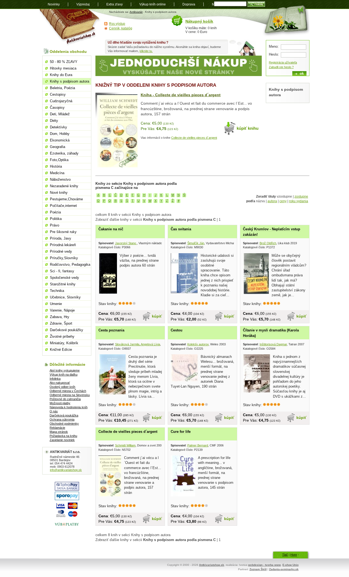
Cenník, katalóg (120, 28)
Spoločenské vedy (64, 278)
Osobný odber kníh (62, 386)
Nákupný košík (199, 21)
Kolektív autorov (198, 344)
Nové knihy (59, 193)
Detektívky (58, 127)
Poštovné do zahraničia (65, 399)
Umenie (56, 304)
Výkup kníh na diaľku (63, 374)
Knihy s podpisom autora (69, 81)
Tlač (285, 554)
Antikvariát (136, 11)
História (56, 166)
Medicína (57, 173)
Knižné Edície (61, 350)
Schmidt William (125, 445)
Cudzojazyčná (61, 101)
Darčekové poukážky (66, 330)
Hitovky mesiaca (63, 68)
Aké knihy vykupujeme (65, 370)
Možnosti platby (60, 403)
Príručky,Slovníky (64, 258)
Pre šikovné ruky (63, 232)
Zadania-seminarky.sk (284, 569)
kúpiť (157, 316)
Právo (54, 225)
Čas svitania (181, 229)
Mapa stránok (59, 431)
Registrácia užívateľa (283, 62)
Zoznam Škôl (258, 569)
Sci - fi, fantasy (62, 271)
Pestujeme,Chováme (66, 199)
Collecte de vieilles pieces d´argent (194, 137)
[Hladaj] (256, 4)
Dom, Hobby (60, 134)
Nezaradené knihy (64, 186)
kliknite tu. (146, 51)
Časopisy (57, 107)
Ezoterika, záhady (64, 153)
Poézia (55, 212)
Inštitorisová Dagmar (273, 344)
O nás (54, 411)
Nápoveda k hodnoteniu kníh (69, 407)
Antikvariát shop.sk (70, 27)
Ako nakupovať (60, 382)
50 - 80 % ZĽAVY (63, 62)
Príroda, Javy (60, 238)
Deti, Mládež (60, 114)
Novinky (54, 4)
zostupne (301, 196)
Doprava (188, 4)
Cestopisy (58, 94)
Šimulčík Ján (195, 243)
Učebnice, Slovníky (65, 297)
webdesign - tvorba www (264, 564)
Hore (293, 554)
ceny (283, 201)
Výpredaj (83, 4)
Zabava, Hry (59, 317)
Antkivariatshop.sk (211, 564)
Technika (57, 291)
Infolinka (55, 378)
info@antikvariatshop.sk (66, 470)
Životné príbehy (62, 336)
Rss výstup (117, 24)
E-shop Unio (290, 564)
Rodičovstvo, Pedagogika (70, 264)
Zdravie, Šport (61, 323)
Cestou (176, 330)
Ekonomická (60, 140)
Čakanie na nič (110, 229)
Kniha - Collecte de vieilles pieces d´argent (181, 95)
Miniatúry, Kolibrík (64, 343)
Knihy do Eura (61, 75)
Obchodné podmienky (64, 423)
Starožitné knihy (63, 284)
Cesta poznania (111, 330)
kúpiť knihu (247, 128)
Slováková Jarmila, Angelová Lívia (137, 344)
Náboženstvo (60, 179)
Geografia (57, 147)
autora (272, 201)
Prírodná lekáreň (63, 245)
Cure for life (181, 432)
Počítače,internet (63, 206)
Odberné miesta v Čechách (68, 390)
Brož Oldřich (268, 243)
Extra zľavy (114, 4)
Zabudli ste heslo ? (281, 67)
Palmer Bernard (197, 445)
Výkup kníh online (152, 4)
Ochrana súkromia (62, 419)
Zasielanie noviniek (62, 440)
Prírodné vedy (61, 251)
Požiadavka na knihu (63, 435)
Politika (56, 219)
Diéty (54, 121)
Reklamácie (57, 427)
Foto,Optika (59, 160)
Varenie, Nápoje (62, 310)
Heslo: (274, 54)
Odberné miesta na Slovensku (70, 395)
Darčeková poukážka (64, 415)
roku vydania (298, 201)
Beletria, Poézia (62, 88)
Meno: (274, 46)
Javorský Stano (126, 243)
